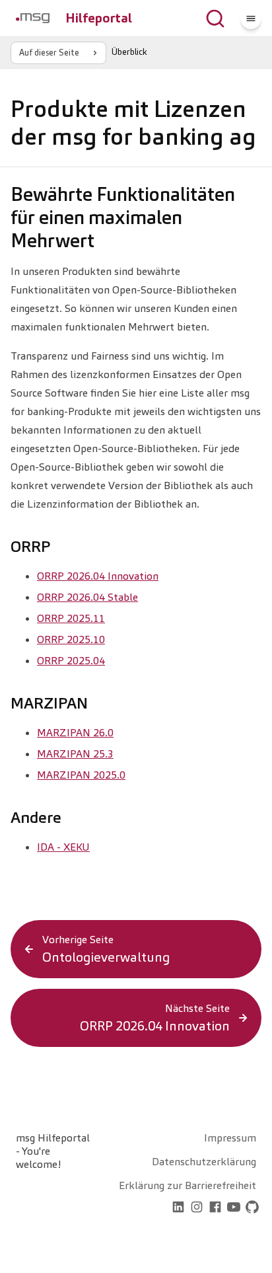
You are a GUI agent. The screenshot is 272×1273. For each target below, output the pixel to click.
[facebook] (215, 1208)
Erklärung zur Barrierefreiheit (187, 1185)
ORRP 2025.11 (71, 618)
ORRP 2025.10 (71, 639)
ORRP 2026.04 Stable (87, 597)
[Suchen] (215, 18)
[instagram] (196, 1208)
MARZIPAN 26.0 (75, 733)
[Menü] (250, 18)
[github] (252, 1208)
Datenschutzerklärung (204, 1162)
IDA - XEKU (63, 847)
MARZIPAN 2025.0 (81, 775)
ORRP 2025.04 (71, 661)
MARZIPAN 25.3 (75, 754)
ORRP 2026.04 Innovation (97, 576)
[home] (160, 1208)
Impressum (230, 1138)
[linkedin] (178, 1208)
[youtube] (233, 1208)
